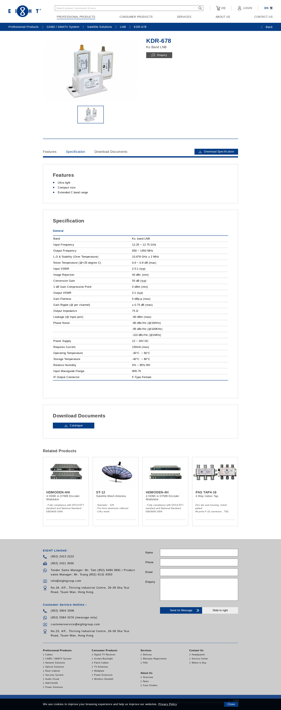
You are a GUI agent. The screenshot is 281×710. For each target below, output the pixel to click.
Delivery (147, 654)
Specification (75, 151)
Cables (49, 654)
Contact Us (263, 16)
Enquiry (150, 581)
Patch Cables (101, 663)
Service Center (200, 658)
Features (49, 151)
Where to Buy (199, 663)
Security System (54, 675)
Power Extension (103, 675)
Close (231, 704)
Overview (148, 677)
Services (184, 16)
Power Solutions (54, 687)
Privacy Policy (167, 704)
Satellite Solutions (99, 26)
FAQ (145, 663)
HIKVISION (51, 683)
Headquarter (198, 654)
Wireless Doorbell (103, 679)
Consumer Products (136, 16)
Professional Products (76, 16)
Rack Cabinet (52, 671)
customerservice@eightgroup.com (75, 624)
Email (149, 572)
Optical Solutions (54, 667)
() (223, 8)
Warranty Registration (155, 658)
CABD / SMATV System (63, 26)
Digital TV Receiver (104, 654)
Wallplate (99, 671)
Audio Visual (52, 679)
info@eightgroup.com (66, 580)
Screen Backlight (103, 658)
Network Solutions (55, 663)
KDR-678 (140, 26)
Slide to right (220, 610)
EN (266, 8)
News (146, 681)
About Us (223, 16)
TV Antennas (101, 667)
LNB (123, 26)
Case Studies (150, 685)
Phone (149, 562)
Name (149, 552)
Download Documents (110, 151)
